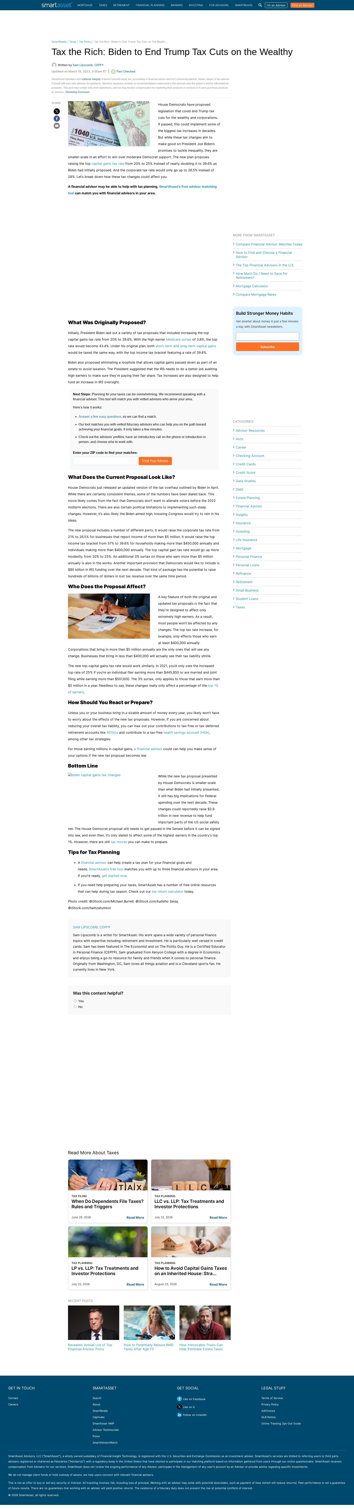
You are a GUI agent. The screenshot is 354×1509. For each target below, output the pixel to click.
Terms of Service (272, 1398)
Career (241, 447)
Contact (13, 1398)
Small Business (247, 590)
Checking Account (250, 456)
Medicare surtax (178, 339)
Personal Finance (249, 557)
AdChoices (268, 1410)
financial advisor (94, 862)
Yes (80, 1001)
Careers (13, 1404)
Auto (239, 439)
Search (97, 1398)
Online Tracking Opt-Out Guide (281, 1423)
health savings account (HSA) (186, 732)
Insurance (243, 523)
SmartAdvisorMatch (105, 1442)
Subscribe (267, 347)
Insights (242, 515)
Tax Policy (85, 41)
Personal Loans (247, 565)
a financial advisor (148, 749)
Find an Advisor (302, 5)
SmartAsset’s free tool (106, 869)
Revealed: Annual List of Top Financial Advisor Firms (90, 1347)
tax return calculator (167, 891)
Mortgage (85, 5)
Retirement (121, 5)
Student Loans (247, 599)
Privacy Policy (270, 1404)
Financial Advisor (249, 506)
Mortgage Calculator (252, 286)
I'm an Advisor (276, 5)
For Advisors (218, 5)
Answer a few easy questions (100, 416)
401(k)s (112, 732)
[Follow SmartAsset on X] (179, 1406)
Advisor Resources (250, 430)
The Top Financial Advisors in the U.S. (265, 265)
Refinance (243, 573)
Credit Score (245, 472)
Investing (196, 5)
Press (96, 1436)
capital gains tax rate (108, 163)
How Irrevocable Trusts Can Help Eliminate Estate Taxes (201, 1347)
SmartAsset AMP (103, 1423)
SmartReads (243, 5)
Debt (239, 489)
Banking (177, 5)
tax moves (119, 842)
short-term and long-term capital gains (185, 346)
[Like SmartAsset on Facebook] (179, 1398)
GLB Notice (268, 1417)
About (96, 1404)
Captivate (99, 1417)
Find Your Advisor (155, 461)
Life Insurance (246, 540)
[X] (57, 111)
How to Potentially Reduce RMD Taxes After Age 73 (149, 1347)
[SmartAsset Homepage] (57, 5)
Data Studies (246, 481)
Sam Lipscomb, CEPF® (91, 927)
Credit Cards (246, 464)
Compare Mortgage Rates (256, 294)
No (80, 1007)
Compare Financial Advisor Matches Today (269, 244)
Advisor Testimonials (106, 1429)
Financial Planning (150, 5)
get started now (114, 876)
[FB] (57, 119)
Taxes (103, 5)
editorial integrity (91, 79)
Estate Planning (248, 498)
